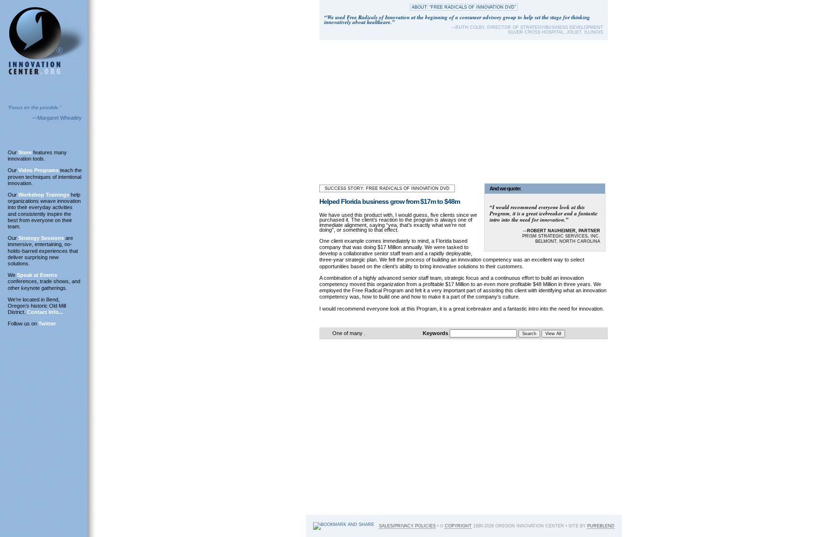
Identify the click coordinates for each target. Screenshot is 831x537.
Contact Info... (45, 312)
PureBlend (601, 526)
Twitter (47, 323)
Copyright (458, 526)
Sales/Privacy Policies (407, 526)
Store (25, 152)
